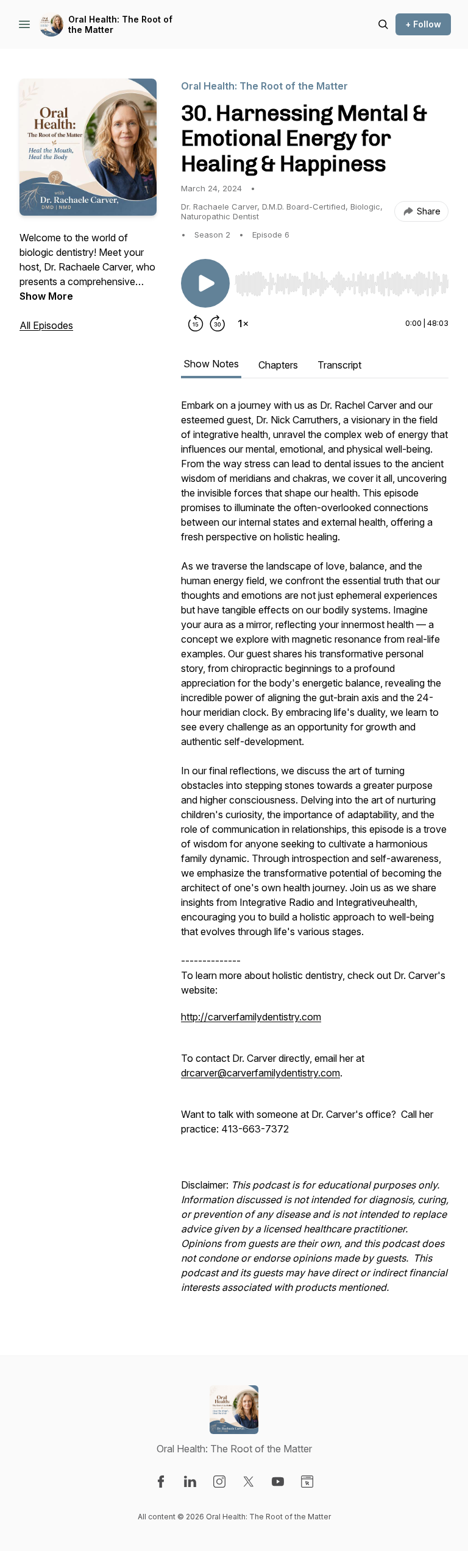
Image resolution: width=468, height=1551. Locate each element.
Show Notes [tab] (211, 364)
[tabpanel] (314, 852)
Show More (46, 296)
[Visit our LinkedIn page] (190, 1481)
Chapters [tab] (278, 365)
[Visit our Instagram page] (219, 1481)
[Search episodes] (383, 24)
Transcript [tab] (339, 365)
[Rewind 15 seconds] (195, 323)
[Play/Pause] (205, 283)
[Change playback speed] (243, 323)
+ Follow (423, 24)
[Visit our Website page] (307, 1481)
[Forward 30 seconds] (217, 323)
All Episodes (46, 325)
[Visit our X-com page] (249, 1481)
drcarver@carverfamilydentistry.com (260, 1073)
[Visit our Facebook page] (161, 1481)
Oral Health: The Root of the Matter (120, 24)
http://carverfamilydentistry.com (251, 1017)
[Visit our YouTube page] (278, 1481)
